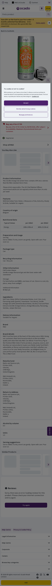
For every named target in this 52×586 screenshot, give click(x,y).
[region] (26, 102)
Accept (26, 103)
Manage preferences (26, 115)
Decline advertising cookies (25, 109)
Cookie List (35, 96)
